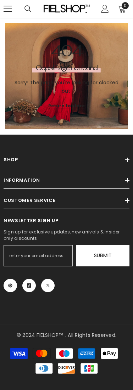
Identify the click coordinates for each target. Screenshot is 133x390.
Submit (103, 255)
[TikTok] (29, 285)
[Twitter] (48, 285)
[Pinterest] (10, 285)
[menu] (8, 9)
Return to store (66, 106)
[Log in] (105, 9)
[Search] (28, 9)
